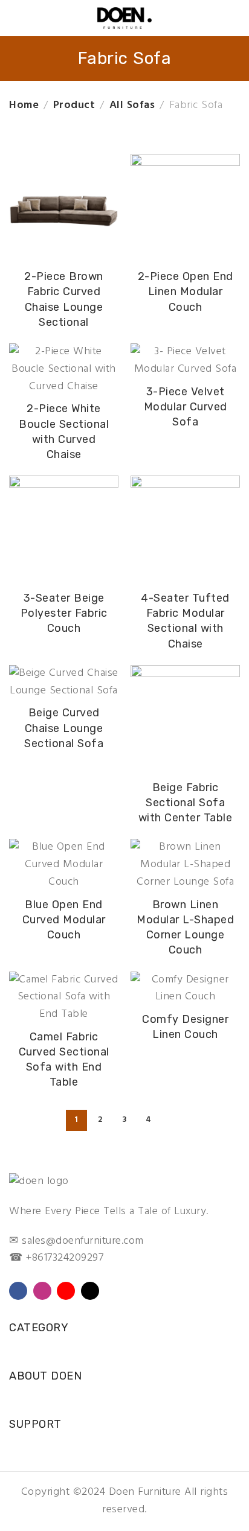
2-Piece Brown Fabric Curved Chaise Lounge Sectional (63, 299)
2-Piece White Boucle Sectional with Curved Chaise (64, 431)
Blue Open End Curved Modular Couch (64, 919)
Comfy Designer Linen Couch (185, 1027)
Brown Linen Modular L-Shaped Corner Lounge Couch (185, 927)
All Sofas (132, 105)
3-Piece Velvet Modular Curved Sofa (185, 406)
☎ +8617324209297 (56, 1258)
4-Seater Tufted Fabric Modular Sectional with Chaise (185, 621)
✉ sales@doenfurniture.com (76, 1241)
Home (24, 105)
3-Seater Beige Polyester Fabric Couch (64, 613)
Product (74, 105)
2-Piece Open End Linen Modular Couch (185, 291)
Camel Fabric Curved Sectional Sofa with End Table (64, 1059)
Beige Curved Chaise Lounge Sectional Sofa (63, 728)
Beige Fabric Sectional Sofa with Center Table (185, 802)
